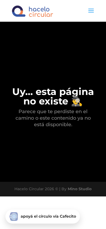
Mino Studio (80, 188)
